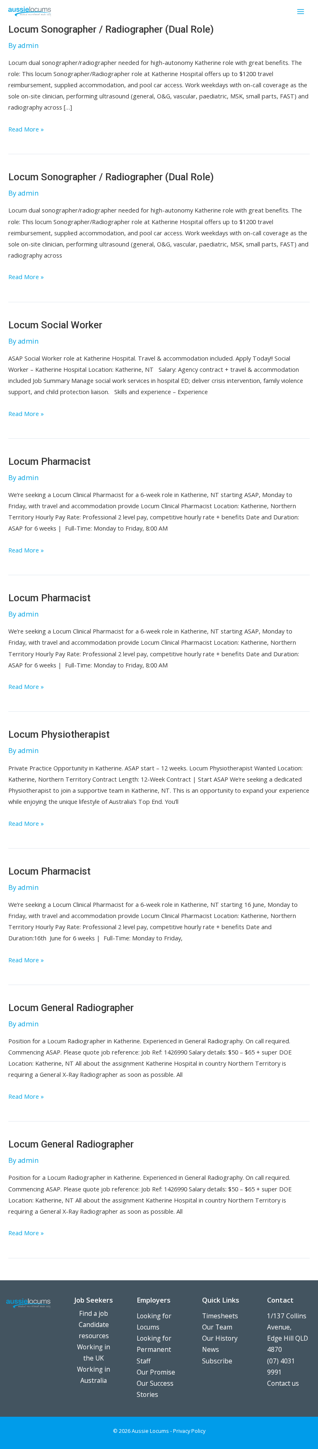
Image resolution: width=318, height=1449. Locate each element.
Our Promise (156, 1372)
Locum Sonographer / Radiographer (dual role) (111, 29)
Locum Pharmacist (49, 461)
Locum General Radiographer (71, 1008)
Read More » (26, 129)
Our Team (217, 1327)
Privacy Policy (189, 1431)
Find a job (93, 1313)
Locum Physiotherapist (59, 734)
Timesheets (220, 1315)
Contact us (283, 1383)
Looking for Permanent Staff (154, 1349)
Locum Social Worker (55, 325)
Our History (220, 1338)
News (210, 1349)
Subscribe (217, 1360)
